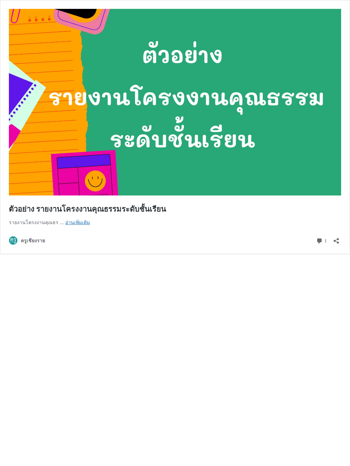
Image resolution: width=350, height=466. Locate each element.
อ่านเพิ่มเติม (77, 222)
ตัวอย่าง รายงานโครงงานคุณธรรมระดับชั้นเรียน (87, 208)
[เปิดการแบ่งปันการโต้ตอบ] (336, 238)
